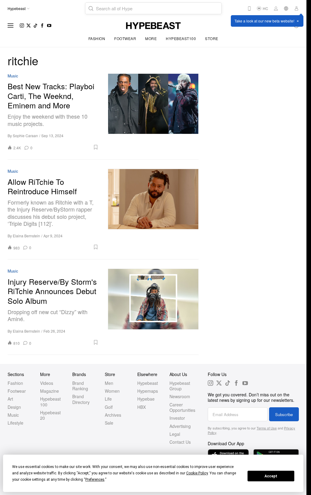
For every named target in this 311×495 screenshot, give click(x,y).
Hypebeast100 (181, 38)
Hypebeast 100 (50, 401)
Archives (113, 415)
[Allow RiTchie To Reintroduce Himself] (153, 209)
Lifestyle (15, 423)
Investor (177, 418)
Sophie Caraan (25, 135)
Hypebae (146, 399)
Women (112, 391)
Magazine (49, 391)
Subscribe (284, 414)
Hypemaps (147, 391)
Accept (271, 476)
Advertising (180, 426)
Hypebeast (147, 383)
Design (14, 407)
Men (109, 383)
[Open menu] (11, 25)
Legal (174, 434)
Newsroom (179, 396)
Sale (109, 423)
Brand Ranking (80, 386)
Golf (109, 407)
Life (108, 399)
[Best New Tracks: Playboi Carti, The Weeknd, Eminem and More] (153, 111)
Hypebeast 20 (50, 415)
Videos (46, 383)
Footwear (125, 38)
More (151, 38)
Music (13, 76)
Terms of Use (267, 427)
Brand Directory (81, 399)
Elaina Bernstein (26, 235)
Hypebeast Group (179, 386)
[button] (67, 147)
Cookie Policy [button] (197, 473)
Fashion (96, 38)
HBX (141, 407)
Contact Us (180, 442)
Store (211, 38)
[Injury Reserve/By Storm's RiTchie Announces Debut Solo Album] (153, 307)
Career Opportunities (182, 407)
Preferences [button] (94, 479)
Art (10, 399)
